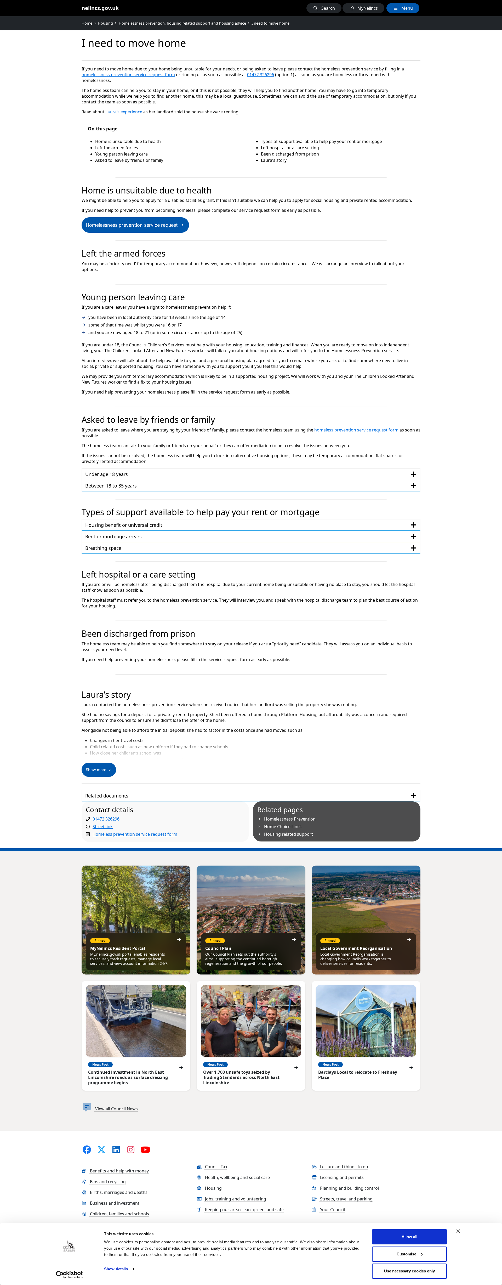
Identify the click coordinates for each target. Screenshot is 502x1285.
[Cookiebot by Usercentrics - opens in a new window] (69, 1275)
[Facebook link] (87, 1149)
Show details (116, 1269)
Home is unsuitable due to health (128, 141)
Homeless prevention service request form (135, 834)
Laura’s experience (123, 112)
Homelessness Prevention (290, 819)
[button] (323, 8)
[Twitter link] (101, 1149)
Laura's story (274, 160)
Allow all (409, 1236)
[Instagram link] (131, 1149)
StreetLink (103, 826)
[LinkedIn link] (116, 1149)
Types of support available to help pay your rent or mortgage (321, 141)
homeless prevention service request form (356, 430)
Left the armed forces (116, 148)
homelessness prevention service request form (128, 74)
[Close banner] (458, 1231)
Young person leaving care (121, 154)
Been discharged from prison (290, 154)
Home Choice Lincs (282, 826)
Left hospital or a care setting (290, 148)
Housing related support (288, 834)
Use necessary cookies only (409, 1271)
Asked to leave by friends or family (129, 160)
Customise (406, 1254)
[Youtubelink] (145, 1149)
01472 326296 (260, 74)
